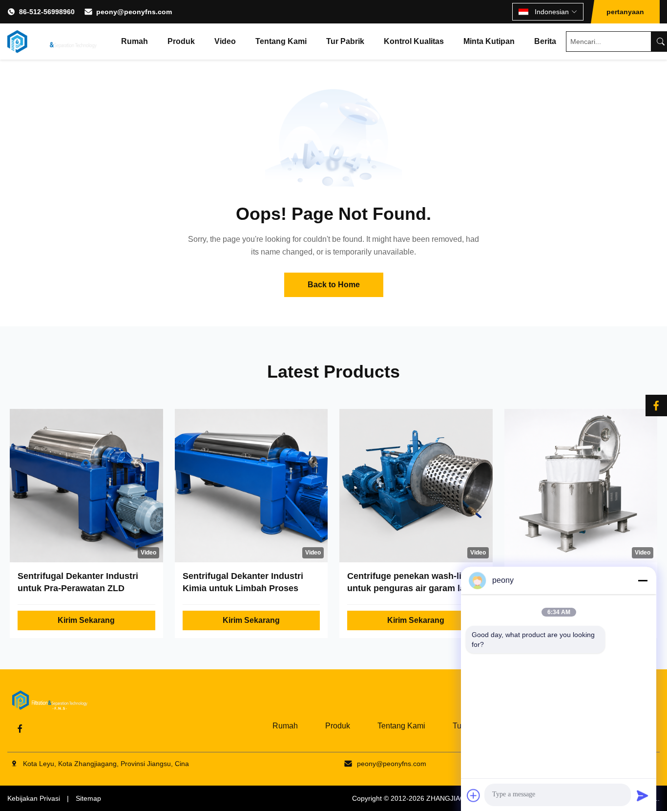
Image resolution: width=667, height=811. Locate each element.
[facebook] (656, 405)
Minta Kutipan (489, 41)
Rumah (134, 41)
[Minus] (642, 580)
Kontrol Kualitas (414, 41)
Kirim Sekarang (86, 620)
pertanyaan (625, 12)
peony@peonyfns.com (134, 12)
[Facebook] (20, 728)
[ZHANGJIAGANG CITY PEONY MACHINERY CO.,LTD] (52, 41)
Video (225, 41)
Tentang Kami (281, 41)
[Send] (642, 795)
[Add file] (473, 795)
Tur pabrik (345, 41)
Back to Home (334, 284)
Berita (545, 41)
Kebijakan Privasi (33, 798)
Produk (181, 41)
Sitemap (88, 798)
